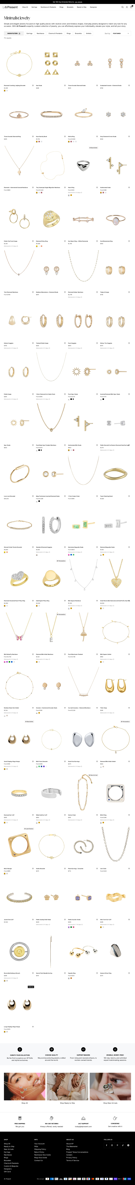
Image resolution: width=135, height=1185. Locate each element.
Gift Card (7, 1172)
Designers (93, 7)
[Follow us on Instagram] (112, 1145)
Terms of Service (72, 1160)
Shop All (25, 7)
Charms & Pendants (55, 33)
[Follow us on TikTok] (123, 1145)
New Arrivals (9, 1149)
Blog (68, 1149)
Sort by (107, 33)
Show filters (12, 33)
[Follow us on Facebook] (106, 1145)
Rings (61, 7)
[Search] (122, 7)
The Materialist (71, 1146)
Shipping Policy (40, 1149)
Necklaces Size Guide (42, 1155)
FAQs (36, 1146)
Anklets (88, 33)
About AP (69, 1144)
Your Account (39, 1144)
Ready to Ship (81, 7)
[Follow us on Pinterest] (117, 1145)
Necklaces (40, 33)
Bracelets (70, 7)
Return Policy (39, 1152)
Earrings (34, 7)
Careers (69, 1155)
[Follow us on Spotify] (128, 1145)
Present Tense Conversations (77, 1152)
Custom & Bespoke (11, 1166)
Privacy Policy (71, 1158)
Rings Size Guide (40, 1158)
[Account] (127, 7)
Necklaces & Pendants (48, 7)
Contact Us (38, 1160)
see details (78, 2)
